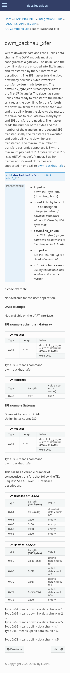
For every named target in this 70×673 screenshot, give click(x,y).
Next (56, 649)
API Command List (17, 29)
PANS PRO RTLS (24, 19)
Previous (16, 649)
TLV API (32, 24)
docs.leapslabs (37, 6)
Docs (8, 19)
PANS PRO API (14, 24)
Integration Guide (50, 19)
